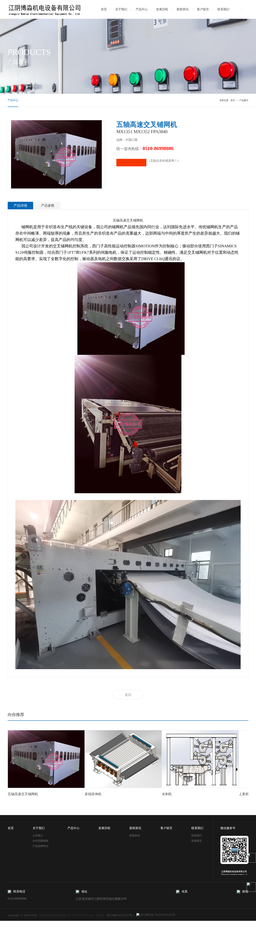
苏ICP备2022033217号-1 (120, 915)
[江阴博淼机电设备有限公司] (45, 9)
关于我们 (121, 9)
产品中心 (142, 9)
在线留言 (196, 840)
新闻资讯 (183, 9)
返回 (128, 695)
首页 (104, 9)
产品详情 (20, 205)
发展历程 (162, 9)
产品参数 (48, 205)
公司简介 (38, 835)
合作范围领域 (40, 840)
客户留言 (203, 9)
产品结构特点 (40, 846)
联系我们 (223, 9)
